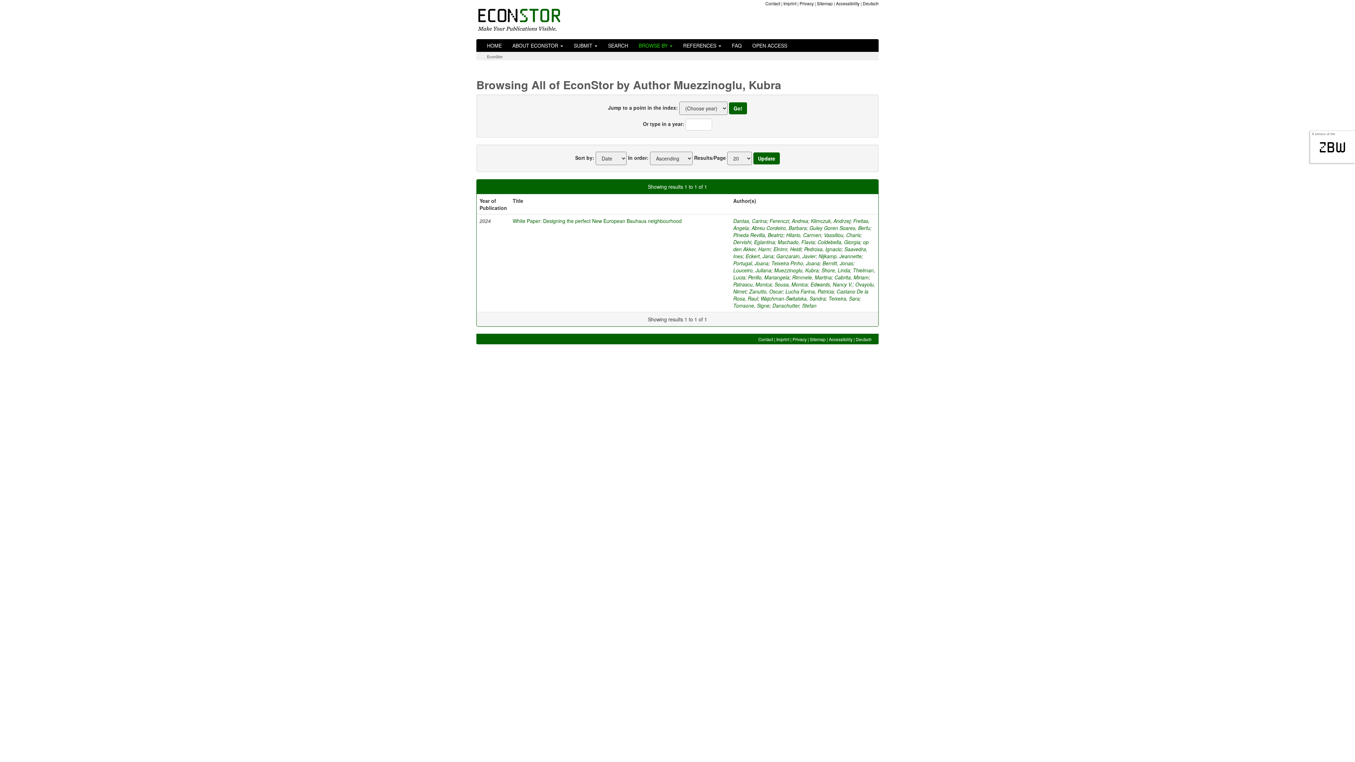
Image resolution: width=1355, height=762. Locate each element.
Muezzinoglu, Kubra (796, 270)
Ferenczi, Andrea (789, 220)
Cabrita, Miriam (852, 277)
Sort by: (584, 157)
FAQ (737, 45)
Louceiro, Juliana (752, 270)
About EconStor (536, 45)
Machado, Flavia (796, 242)
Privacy (807, 3)
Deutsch (871, 3)
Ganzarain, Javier (796, 256)
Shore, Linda (835, 270)
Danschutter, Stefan (794, 305)
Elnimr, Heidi (787, 249)
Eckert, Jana (759, 256)
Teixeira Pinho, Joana (795, 263)
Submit (584, 45)
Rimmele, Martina (812, 277)
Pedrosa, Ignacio (823, 249)
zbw (1332, 147)
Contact (772, 3)
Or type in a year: (663, 123)
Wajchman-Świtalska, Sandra (793, 298)
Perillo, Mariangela (768, 277)
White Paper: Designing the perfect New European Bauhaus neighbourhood (597, 220)
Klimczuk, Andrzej (830, 220)
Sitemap (825, 3)
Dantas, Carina (750, 220)
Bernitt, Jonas (838, 263)
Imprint (789, 3)
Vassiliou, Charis (842, 234)
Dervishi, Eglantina (754, 242)
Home (494, 45)
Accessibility (848, 3)
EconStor (495, 56)
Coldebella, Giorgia (839, 242)
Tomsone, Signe (751, 305)
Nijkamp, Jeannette (840, 256)
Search (618, 45)
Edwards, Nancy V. (832, 284)
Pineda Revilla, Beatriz (758, 234)
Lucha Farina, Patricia (809, 291)
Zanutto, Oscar (766, 291)
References (700, 45)
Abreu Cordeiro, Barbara (779, 227)
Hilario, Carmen (803, 234)
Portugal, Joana (751, 263)
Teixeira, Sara (844, 298)
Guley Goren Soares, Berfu (839, 227)
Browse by (654, 45)
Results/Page (710, 157)
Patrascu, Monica (752, 284)
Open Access (769, 45)
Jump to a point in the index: (643, 107)
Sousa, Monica (791, 284)
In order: (638, 157)
